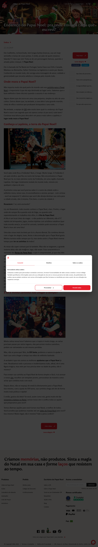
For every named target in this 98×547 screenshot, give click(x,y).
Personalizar (47, 288)
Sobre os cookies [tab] (78, 263)
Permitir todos (77, 288)
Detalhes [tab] (49, 263)
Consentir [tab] (20, 263)
